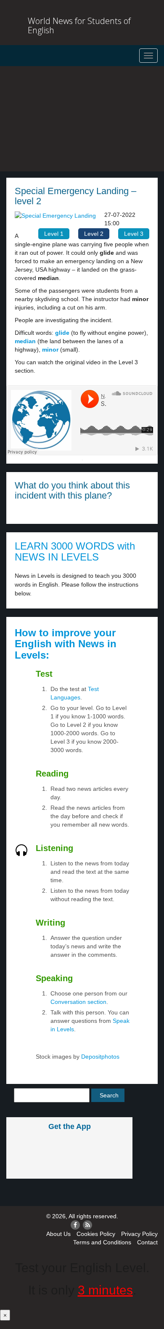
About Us (58, 1233)
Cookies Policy (96, 1233)
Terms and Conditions (102, 1242)
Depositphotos (99, 1056)
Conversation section (78, 1001)
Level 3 (133, 233)
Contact (147, 1242)
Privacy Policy (139, 1233)
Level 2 (93, 233)
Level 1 (53, 233)
